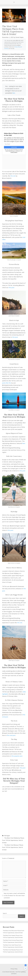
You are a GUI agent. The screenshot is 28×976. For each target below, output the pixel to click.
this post (11, 287)
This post (22, 768)
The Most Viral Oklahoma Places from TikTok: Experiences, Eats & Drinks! (13, 840)
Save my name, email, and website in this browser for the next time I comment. (14, 895)
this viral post (11, 735)
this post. (23, 471)
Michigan (7, 835)
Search (5, 913)
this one (12, 176)
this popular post (16, 756)
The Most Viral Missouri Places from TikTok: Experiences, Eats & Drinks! (12, 847)
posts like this (6, 383)
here (13, 93)
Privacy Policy (14, 968)
